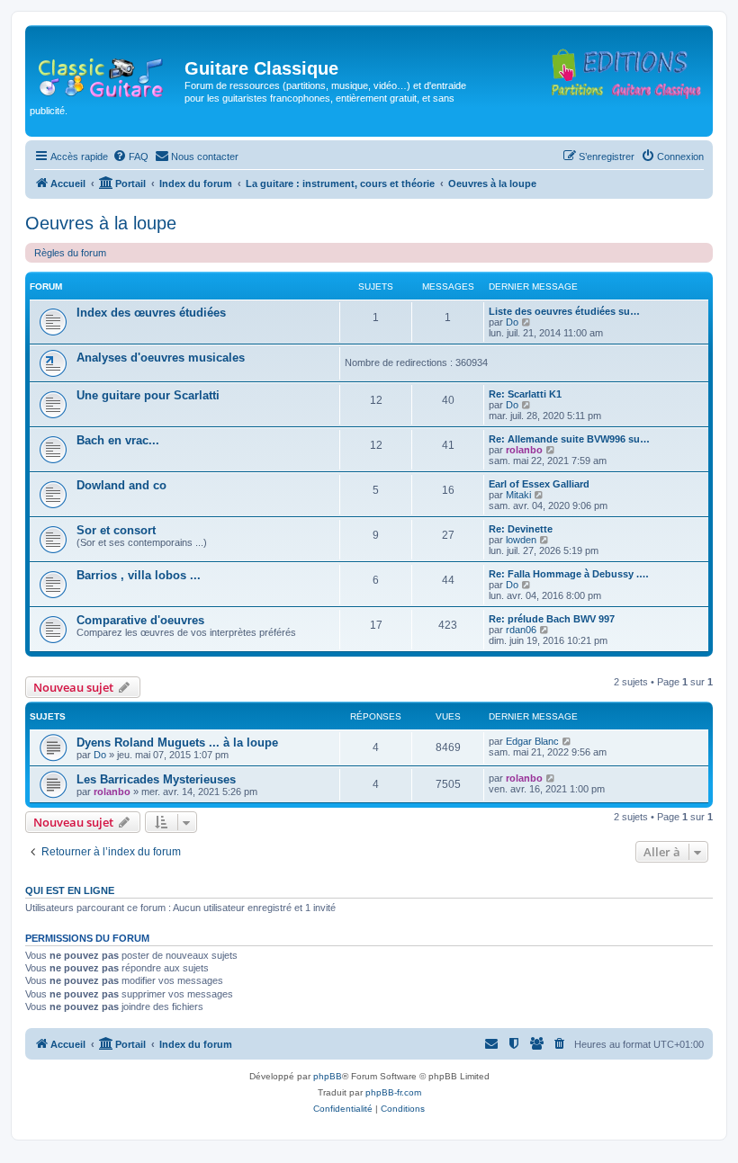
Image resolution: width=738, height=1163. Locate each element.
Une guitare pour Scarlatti (148, 395)
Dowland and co (121, 485)
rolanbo (524, 449)
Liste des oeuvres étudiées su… (564, 311)
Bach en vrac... (117, 440)
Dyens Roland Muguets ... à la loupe (177, 742)
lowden (521, 539)
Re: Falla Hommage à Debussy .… (569, 573)
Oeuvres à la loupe (100, 223)
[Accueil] (107, 74)
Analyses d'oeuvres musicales (160, 357)
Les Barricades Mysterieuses (156, 779)
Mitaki (518, 494)
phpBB (327, 1076)
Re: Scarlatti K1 (525, 394)
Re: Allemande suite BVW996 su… (569, 439)
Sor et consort (116, 530)
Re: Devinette (521, 528)
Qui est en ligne (69, 890)
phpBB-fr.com (393, 1092)
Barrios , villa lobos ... (138, 575)
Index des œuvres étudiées (151, 312)
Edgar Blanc (532, 741)
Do (512, 322)
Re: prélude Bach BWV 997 (552, 618)
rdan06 (521, 629)
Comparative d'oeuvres (140, 620)
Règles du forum (70, 252)
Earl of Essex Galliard (539, 484)
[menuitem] (130, 156)
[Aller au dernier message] (567, 741)
